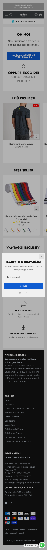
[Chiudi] (41, 256)
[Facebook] (19, 293)
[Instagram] (26, 293)
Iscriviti (23, 286)
